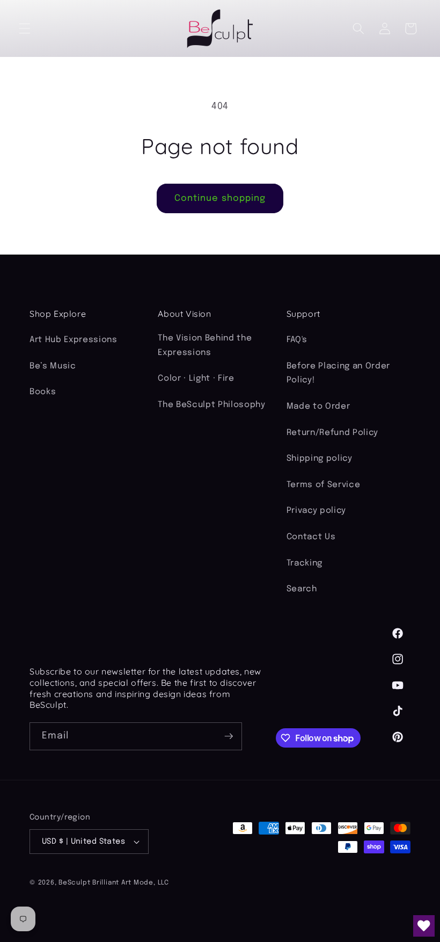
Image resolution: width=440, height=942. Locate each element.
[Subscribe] (228, 736)
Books (43, 392)
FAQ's (297, 340)
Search (302, 589)
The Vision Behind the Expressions (205, 345)
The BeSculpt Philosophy (211, 405)
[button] (25, 28)
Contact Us (311, 537)
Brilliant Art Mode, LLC (130, 882)
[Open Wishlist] (424, 926)
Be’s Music (53, 366)
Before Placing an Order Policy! (338, 373)
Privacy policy (316, 510)
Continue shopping (220, 198)
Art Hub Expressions (74, 340)
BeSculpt (74, 882)
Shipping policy (320, 458)
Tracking (304, 563)
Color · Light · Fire (196, 378)
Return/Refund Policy (332, 433)
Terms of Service (324, 485)
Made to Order (318, 406)
